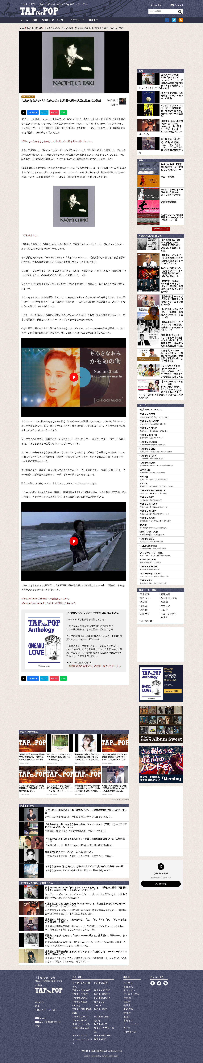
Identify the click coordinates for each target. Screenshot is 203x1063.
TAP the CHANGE (153, 422)
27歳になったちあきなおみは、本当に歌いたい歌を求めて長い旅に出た (56, 141)
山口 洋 (164, 610)
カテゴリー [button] (76, 20)
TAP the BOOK (155, 519)
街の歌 (154, 526)
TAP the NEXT (154, 415)
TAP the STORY (152, 457)
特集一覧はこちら (161, 228)
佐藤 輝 (164, 602)
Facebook (33, 112)
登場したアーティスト (54, 20)
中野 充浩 (165, 606)
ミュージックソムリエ (154, 574)
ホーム (24, 20)
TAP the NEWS (156, 464)
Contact (178, 5)
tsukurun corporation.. (110, 1056)
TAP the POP (146, 621)
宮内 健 (143, 610)
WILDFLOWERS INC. (93, 1051)
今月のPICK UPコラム (151, 409)
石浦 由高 (165, 594)
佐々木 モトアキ (169, 598)
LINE (63, 112)
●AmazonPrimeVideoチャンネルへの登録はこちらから (48, 603)
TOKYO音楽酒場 (153, 547)
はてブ (44, 112)
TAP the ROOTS (152, 443)
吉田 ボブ (145, 614)
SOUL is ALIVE (150, 560)
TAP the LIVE (151, 540)
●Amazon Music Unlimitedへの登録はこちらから (45, 599)
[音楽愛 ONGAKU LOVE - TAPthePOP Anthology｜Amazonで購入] (161, 683)
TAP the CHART (153, 505)
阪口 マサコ (146, 598)
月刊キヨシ (152, 471)
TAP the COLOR (151, 436)
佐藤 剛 (114, 105)
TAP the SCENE (154, 429)
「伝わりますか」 (30, 235)
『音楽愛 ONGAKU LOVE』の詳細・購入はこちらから (94, 666)
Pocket (54, 112)
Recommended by (117, 799)
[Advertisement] (74, 706)
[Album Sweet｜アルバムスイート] (161, 724)
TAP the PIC (153, 581)
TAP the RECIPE (150, 567)
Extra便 (154, 477)
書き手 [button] (92, 20)
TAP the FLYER (154, 512)
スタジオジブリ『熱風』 (155, 554)
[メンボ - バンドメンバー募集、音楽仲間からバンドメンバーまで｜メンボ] (161, 764)
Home (22, 28)
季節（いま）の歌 (152, 533)
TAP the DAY (151, 498)
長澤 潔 (143, 606)
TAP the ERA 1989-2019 (153, 491)
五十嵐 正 (145, 594)
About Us (156, 5)
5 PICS (157, 484)
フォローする (161, 884)
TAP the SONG (34, 28)
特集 (35, 20)
